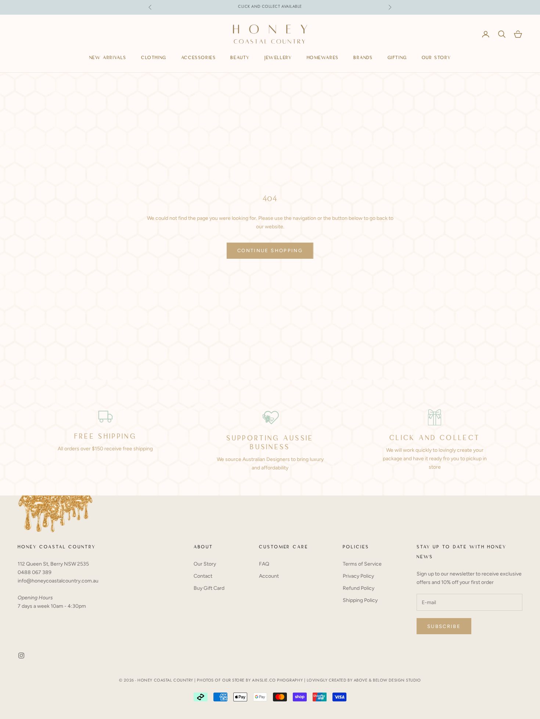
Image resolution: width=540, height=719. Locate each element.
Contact (203, 576)
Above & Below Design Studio (387, 680)
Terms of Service (362, 564)
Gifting (397, 58)
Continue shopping (270, 250)
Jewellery (278, 58)
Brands (363, 58)
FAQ (264, 564)
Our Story (436, 58)
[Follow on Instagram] (21, 655)
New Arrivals (107, 58)
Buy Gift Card (209, 588)
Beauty (240, 58)
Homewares (323, 58)
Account (269, 576)
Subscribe (444, 626)
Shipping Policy (360, 600)
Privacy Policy (358, 576)
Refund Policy (358, 588)
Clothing (153, 58)
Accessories (198, 58)
